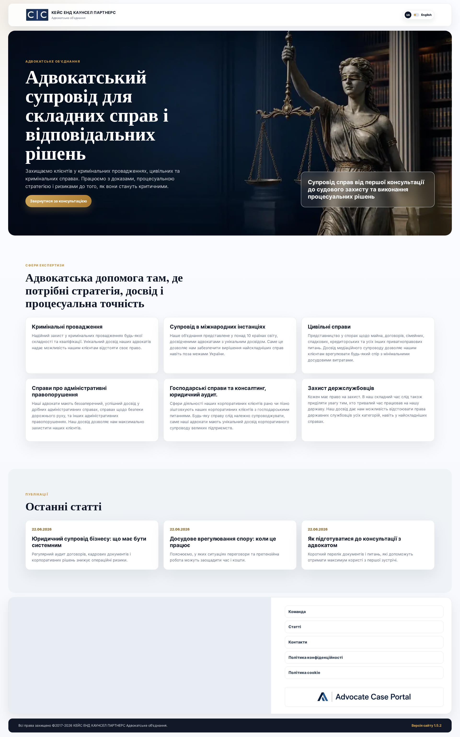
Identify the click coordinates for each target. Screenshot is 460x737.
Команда (297, 611)
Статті (294, 626)
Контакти (297, 642)
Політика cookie (304, 672)
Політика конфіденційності (315, 657)
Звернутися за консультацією (58, 201)
